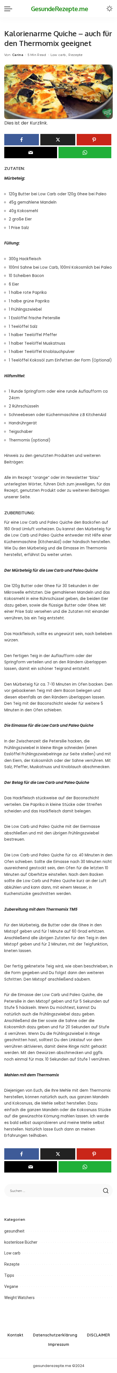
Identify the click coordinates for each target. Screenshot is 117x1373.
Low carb (58, 55)
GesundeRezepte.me (59, 9)
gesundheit (14, 1231)
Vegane (11, 1286)
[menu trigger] (9, 8)
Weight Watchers (19, 1297)
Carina (17, 55)
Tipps (9, 1275)
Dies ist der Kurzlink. (26, 123)
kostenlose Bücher (20, 1242)
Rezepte (75, 55)
